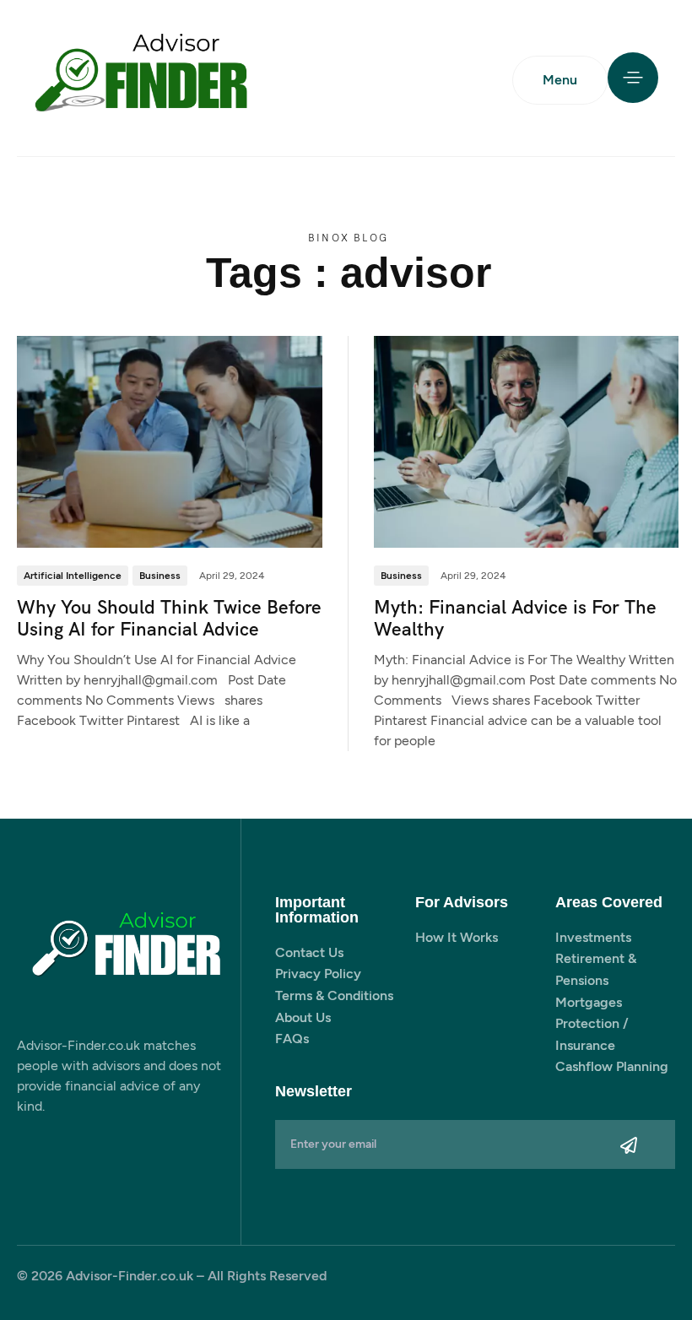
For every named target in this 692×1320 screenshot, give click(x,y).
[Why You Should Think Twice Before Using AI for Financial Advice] (169, 440)
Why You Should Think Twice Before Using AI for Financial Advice (169, 618)
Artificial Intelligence (73, 576)
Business (160, 576)
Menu (560, 80)
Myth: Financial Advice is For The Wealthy (515, 618)
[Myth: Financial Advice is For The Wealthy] (526, 440)
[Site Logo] (143, 79)
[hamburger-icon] (633, 77)
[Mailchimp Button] (629, 1145)
